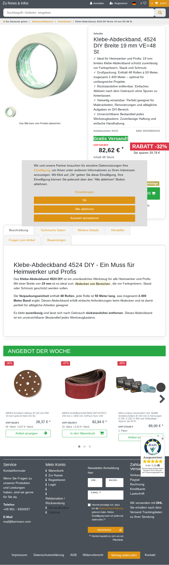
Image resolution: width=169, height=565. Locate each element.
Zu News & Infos (15, 3)
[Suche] (160, 12)
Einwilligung (42, 170)
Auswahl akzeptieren (84, 218)
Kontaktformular (14, 470)
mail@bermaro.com (17, 521)
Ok (84, 200)
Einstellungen (84, 192)
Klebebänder (64, 21)
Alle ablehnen (84, 209)
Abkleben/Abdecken (42, 21)
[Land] (134, 3)
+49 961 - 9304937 (16, 509)
